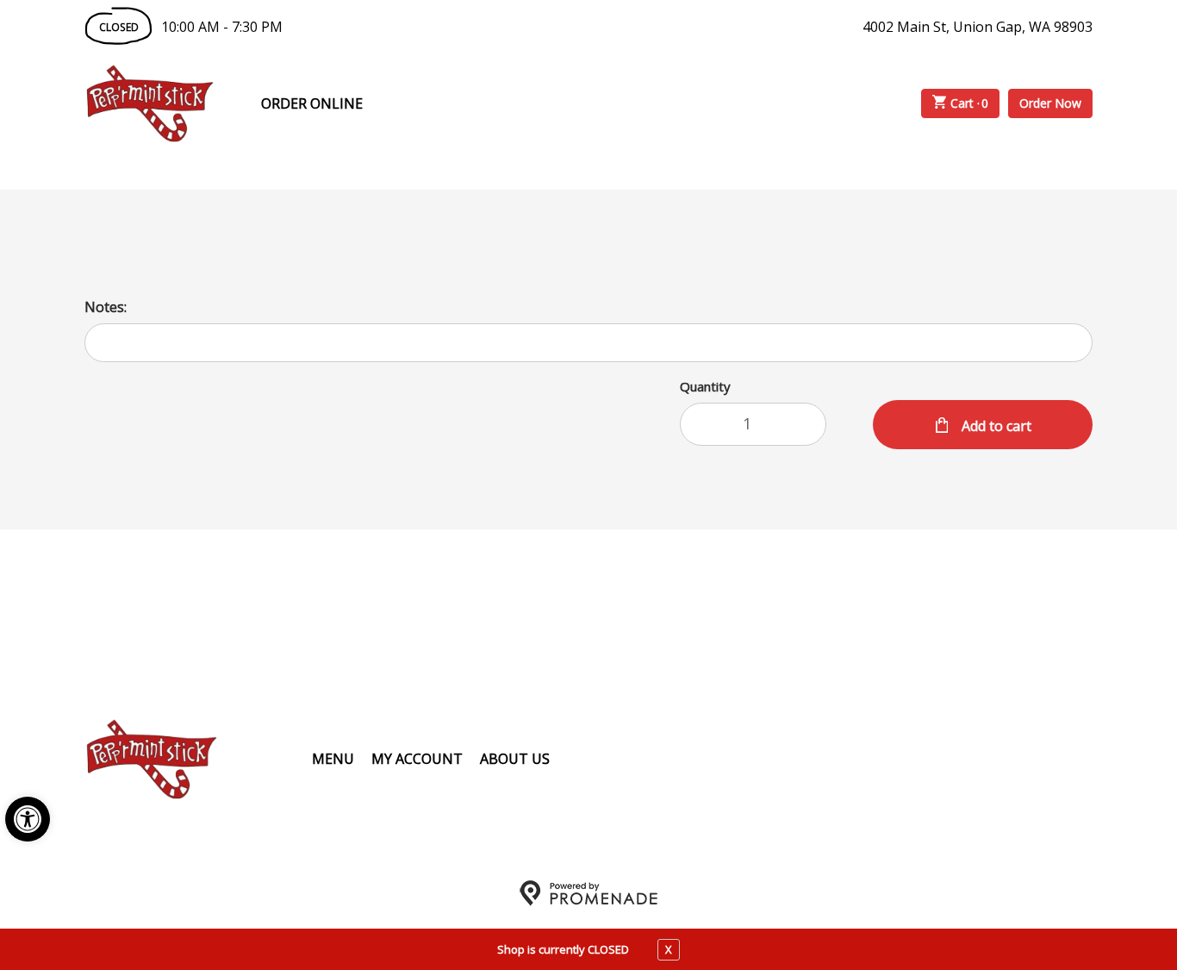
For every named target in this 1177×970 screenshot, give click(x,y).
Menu (333, 758)
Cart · (969, 103)
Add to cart (994, 425)
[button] (27, 819)
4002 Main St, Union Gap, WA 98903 (978, 26)
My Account (417, 758)
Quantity (705, 386)
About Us (515, 758)
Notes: (105, 306)
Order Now (1050, 103)
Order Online (312, 103)
